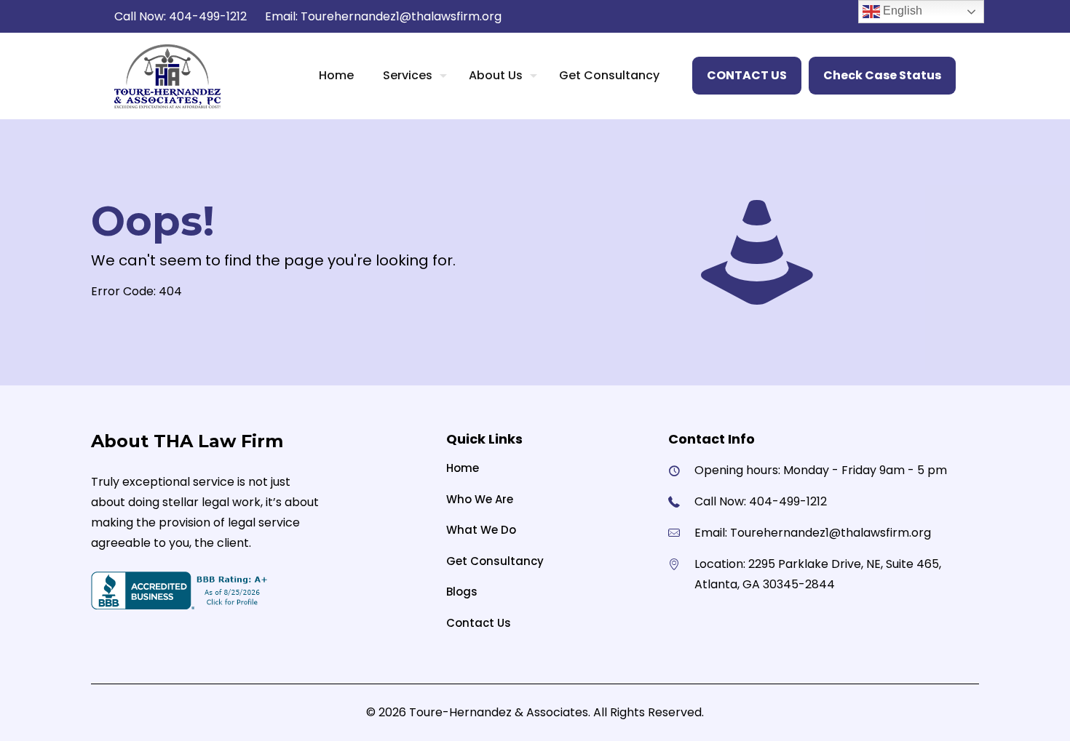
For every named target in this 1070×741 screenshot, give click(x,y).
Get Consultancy (495, 561)
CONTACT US (747, 75)
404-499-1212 (208, 16)
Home (462, 468)
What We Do (481, 529)
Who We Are (479, 499)
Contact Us (478, 622)
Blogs (461, 591)
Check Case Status (882, 75)
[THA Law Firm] (167, 76)
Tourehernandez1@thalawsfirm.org (401, 16)
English (901, 10)
